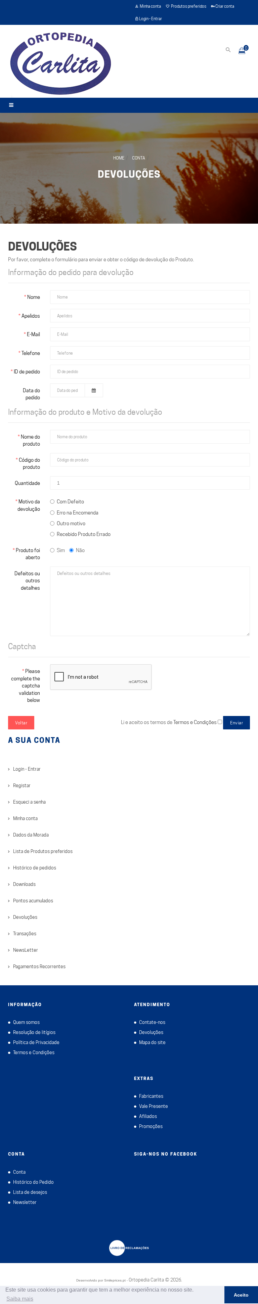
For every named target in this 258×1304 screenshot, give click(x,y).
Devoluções (129, 174)
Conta (138, 158)
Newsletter (25, 1202)
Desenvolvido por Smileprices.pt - (102, 1280)
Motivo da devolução (28, 505)
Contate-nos (152, 1022)
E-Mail (33, 334)
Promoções (151, 1126)
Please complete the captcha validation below (25, 685)
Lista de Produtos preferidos (43, 851)
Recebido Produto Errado (84, 534)
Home (118, 158)
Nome (33, 297)
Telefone (31, 353)
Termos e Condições (33, 1052)
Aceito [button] (241, 1295)
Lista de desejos (30, 1192)
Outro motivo (71, 524)
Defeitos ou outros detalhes (27, 581)
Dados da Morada (31, 835)
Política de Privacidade (36, 1042)
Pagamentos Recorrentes (39, 966)
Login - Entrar (27, 769)
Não (80, 550)
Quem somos (26, 1022)
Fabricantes (151, 1096)
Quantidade (27, 483)
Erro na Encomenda (77, 513)
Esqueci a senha (29, 802)
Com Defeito (70, 502)
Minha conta (25, 818)
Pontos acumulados (33, 900)
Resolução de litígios (34, 1032)
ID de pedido (27, 372)
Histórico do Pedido (33, 1182)
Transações (24, 933)
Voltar (21, 722)
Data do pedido (31, 394)
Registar (22, 785)
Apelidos (31, 316)
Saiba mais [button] (19, 1299)
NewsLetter (25, 950)
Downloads (24, 884)
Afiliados (148, 1116)
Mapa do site (152, 1042)
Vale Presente (153, 1106)
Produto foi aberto (28, 553)
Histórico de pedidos (34, 867)
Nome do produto (30, 440)
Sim (61, 550)
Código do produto (29, 463)
